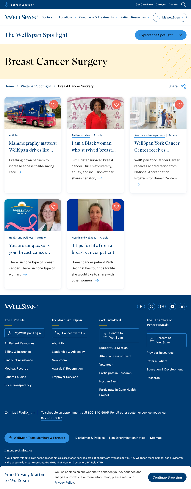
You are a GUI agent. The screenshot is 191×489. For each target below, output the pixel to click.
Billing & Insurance (17, 351)
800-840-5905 (98, 412)
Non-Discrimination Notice (127, 438)
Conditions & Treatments (96, 17)
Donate (173, 4)
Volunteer (106, 364)
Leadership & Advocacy (68, 351)
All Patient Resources (19, 343)
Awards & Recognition (67, 368)
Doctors (47, 17)
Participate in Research (115, 373)
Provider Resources (160, 352)
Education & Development (165, 369)
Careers (161, 4)
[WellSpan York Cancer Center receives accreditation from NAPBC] (137, 184)
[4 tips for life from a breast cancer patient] (96, 280)
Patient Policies (15, 377)
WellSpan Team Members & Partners (39, 438)
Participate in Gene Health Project (117, 392)
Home (9, 86)
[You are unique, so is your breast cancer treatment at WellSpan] (24, 274)
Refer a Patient (157, 361)
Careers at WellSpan (163, 340)
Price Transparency (18, 385)
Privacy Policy (64, 482)
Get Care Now (144, 4)
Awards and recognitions (149, 135)
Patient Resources (133, 17)
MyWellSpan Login (28, 333)
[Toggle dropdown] (161, 35)
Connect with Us (73, 333)
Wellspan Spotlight (36, 86)
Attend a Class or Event (115, 356)
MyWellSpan (171, 17)
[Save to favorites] (53, 104)
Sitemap (156, 438)
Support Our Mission (113, 348)
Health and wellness (21, 237)
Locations (66, 17)
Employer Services (65, 377)
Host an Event (108, 381)
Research (153, 378)
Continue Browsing (167, 477)
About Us (58, 343)
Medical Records (16, 368)
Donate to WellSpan (116, 335)
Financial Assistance (18, 360)
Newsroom (59, 360)
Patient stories (81, 135)
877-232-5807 (51, 418)
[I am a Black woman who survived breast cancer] (100, 178)
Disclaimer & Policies (90, 438)
